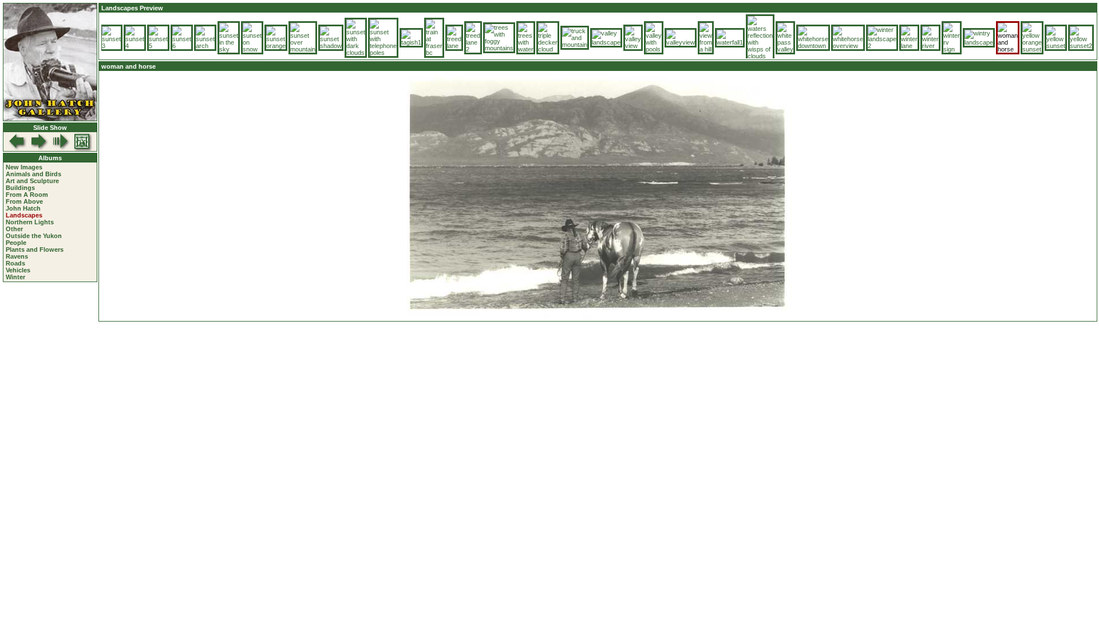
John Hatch (23, 208)
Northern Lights (30, 222)
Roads (15, 263)
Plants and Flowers (35, 249)
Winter (15, 277)
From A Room (27, 194)
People (16, 242)
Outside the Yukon (34, 235)
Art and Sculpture (32, 180)
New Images (24, 167)
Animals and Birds (33, 174)
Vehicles (18, 270)
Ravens (17, 256)
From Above (24, 201)
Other (14, 228)
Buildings (20, 187)
